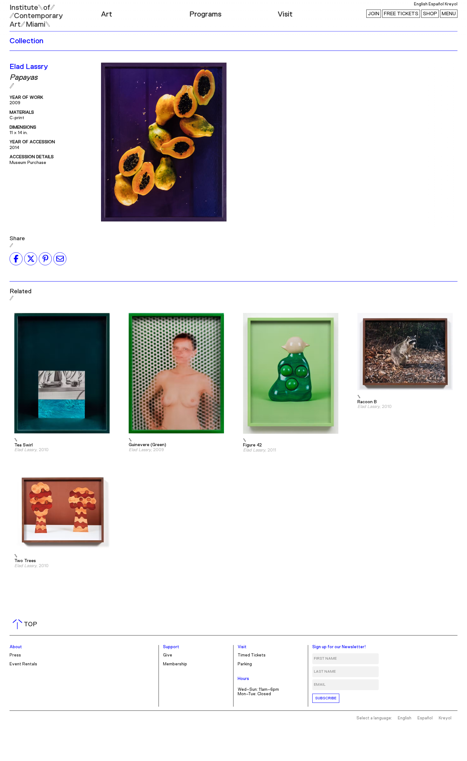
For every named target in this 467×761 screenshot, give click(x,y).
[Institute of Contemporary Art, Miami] (19, 13)
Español (436, 4)
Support (171, 647)
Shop (430, 13)
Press (15, 655)
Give (167, 655)
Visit (285, 14)
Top (26, 624)
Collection (27, 41)
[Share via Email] (60, 258)
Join (373, 13)
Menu (449, 13)
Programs (205, 14)
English (421, 4)
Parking (245, 664)
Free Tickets (401, 13)
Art (106, 14)
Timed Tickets (252, 655)
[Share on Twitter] (30, 258)
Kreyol (451, 4)
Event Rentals (23, 664)
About (16, 647)
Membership (175, 664)
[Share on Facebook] (16, 258)
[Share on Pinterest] (45, 258)
